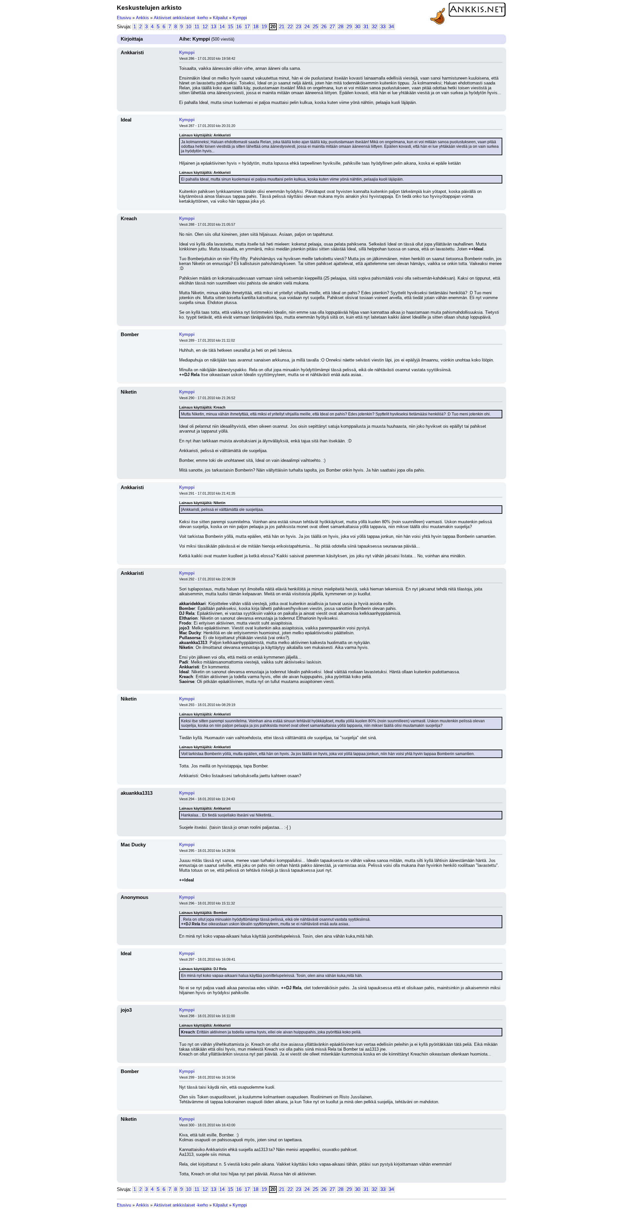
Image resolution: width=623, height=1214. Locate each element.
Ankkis (142, 17)
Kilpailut (220, 17)
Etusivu (124, 17)
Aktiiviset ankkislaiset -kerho (181, 17)
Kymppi (240, 17)
